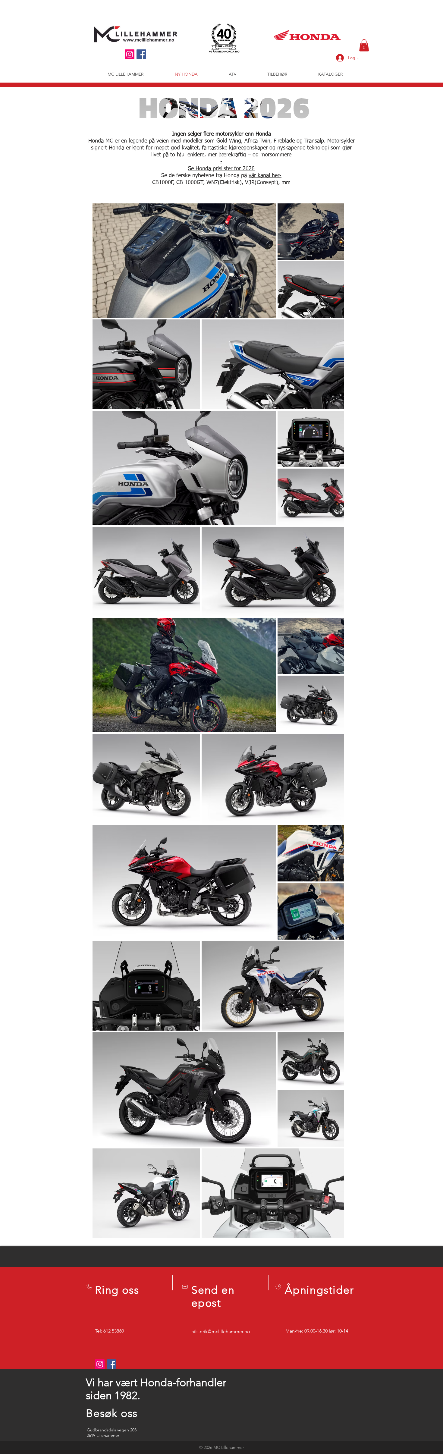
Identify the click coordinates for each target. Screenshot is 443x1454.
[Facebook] (141, 54)
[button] (364, 45)
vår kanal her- (265, 175)
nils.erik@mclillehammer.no (220, 1331)
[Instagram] (129, 54)
